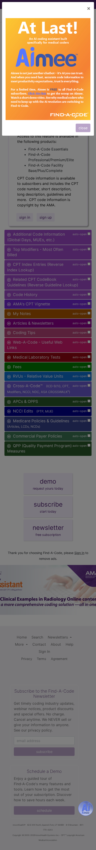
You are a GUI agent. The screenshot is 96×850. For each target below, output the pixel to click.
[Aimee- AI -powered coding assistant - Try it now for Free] (85, 808)
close (83, 128)
